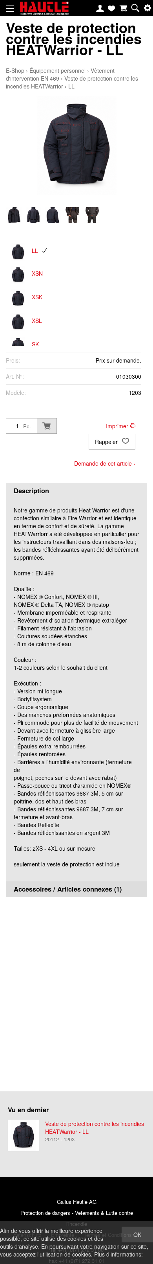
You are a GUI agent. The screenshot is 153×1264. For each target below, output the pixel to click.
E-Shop (15, 70)
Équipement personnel (57, 70)
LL (71, 86)
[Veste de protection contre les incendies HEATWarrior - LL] (23, 1135)
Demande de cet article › (104, 463)
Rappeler (107, 442)
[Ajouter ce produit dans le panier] (46, 425)
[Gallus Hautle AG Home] (44, 12)
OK (137, 1234)
